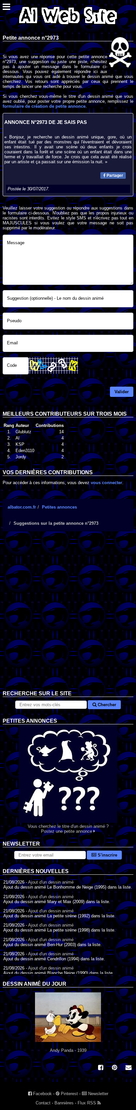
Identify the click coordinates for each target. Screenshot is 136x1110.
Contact (43, 1102)
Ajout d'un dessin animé (51, 882)
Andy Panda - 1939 (68, 1050)
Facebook (42, 1093)
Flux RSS (87, 1102)
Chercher (106, 704)
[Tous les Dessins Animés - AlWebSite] (68, 25)
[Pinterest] (114, 1068)
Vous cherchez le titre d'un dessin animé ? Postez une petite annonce (68, 829)
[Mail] (128, 1068)
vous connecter (106, 482)
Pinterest (68, 1093)
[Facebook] (101, 1068)
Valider (122, 391)
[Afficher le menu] (6, 8)
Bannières (64, 1102)
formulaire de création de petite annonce (44, 106)
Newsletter (97, 1093)
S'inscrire (106, 855)
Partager (114, 175)
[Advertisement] (68, 616)
